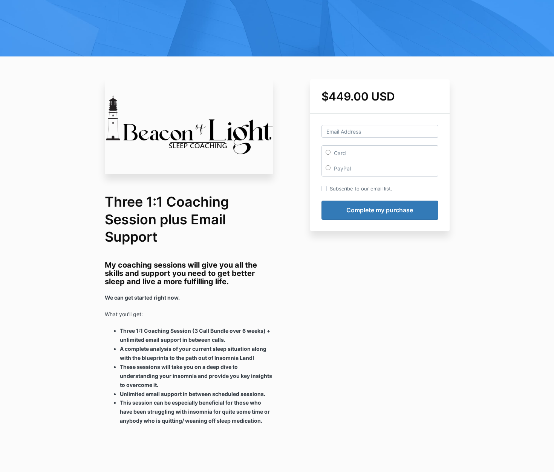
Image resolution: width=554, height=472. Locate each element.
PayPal (341, 168)
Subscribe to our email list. (361, 189)
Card (339, 153)
